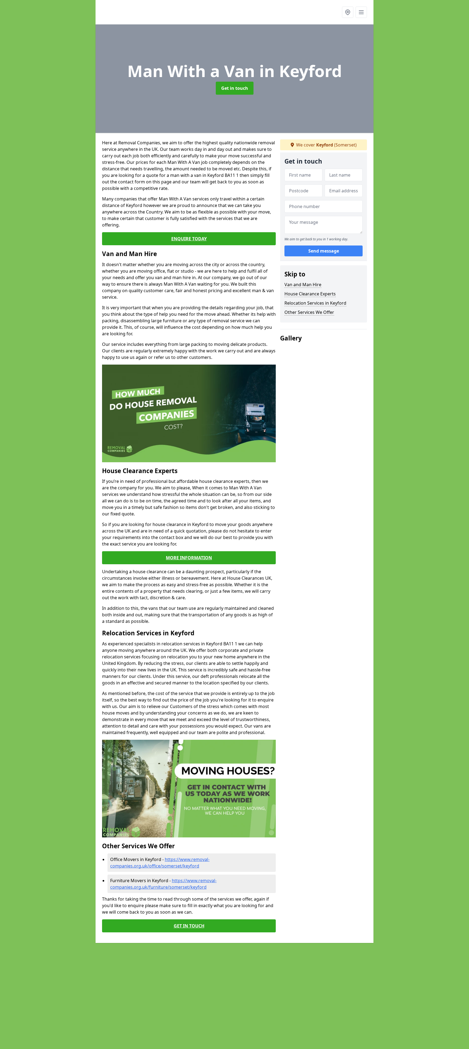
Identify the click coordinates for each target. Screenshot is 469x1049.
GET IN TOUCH (189, 926)
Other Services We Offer (309, 312)
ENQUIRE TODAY (189, 239)
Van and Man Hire (302, 285)
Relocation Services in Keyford (315, 303)
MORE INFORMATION (189, 558)
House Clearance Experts (310, 294)
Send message (323, 251)
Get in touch (234, 88)
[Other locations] (347, 12)
